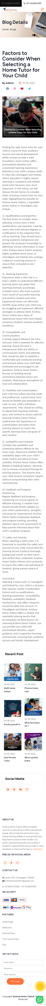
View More (38, 849)
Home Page (7, 921)
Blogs (13, 29)
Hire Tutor (15, 981)
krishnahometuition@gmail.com (19, 880)
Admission (7, 927)
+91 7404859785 (33, 3)
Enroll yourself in (12, 724)
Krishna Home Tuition (23, 996)
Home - (6, 29)
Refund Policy (8, 933)
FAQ (4, 944)
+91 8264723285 (12, 3)
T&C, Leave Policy (10, 939)
